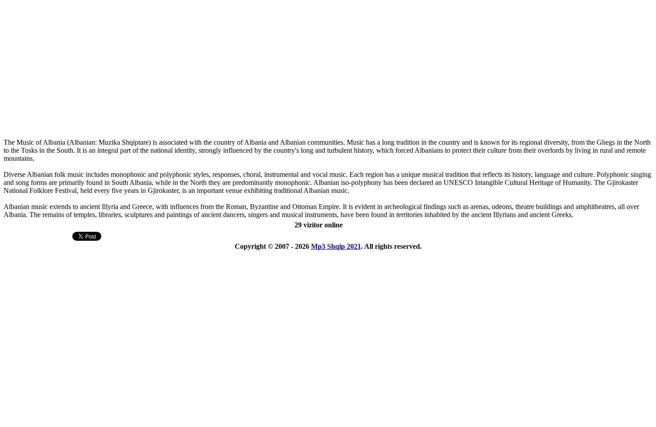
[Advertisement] (252, 74)
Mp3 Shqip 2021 (336, 246)
